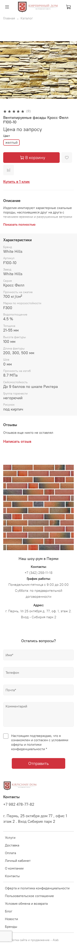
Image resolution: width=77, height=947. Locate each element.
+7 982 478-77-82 (18, 804)
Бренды (11, 926)
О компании (14, 868)
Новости (11, 919)
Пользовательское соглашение (29, 896)
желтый (11, 142)
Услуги (10, 837)
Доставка (12, 845)
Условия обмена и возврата (26, 903)
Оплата (10, 853)
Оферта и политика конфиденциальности (37, 888)
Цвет (6, 136)
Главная (9, 18)
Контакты (12, 876)
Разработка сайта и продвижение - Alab (31, 940)
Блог (8, 911)
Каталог (27, 18)
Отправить (38, 763)
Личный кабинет (18, 860)
